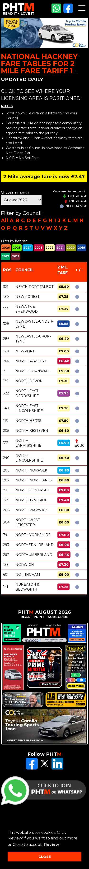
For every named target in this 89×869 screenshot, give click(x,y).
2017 (5, 256)
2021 (60, 247)
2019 (81, 247)
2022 (49, 247)
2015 (15, 256)
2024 (27, 247)
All (4, 220)
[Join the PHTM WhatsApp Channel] (56, 12)
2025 (16, 247)
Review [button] (51, 844)
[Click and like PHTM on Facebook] (32, 768)
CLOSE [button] (44, 857)
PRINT (39, 617)
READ (26, 617)
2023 (38, 247)
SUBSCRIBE (58, 617)
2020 (71, 247)
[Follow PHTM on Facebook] (68, 12)
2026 (6, 247)
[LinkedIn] (57, 768)
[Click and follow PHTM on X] (45, 768)
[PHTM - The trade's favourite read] (18, 13)
